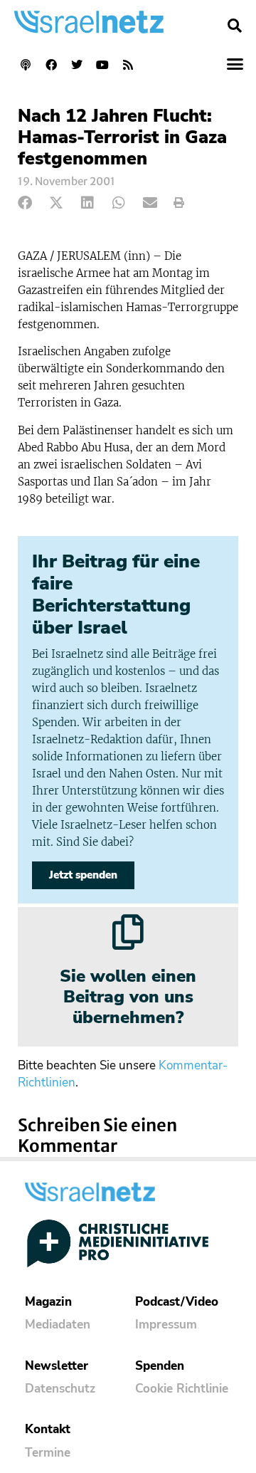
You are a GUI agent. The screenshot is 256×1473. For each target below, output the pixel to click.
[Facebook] (51, 64)
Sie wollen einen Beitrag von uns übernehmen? (128, 997)
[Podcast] (25, 64)
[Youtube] (102, 64)
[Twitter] (76, 64)
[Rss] (128, 64)
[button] (234, 25)
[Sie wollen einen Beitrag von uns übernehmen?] (128, 932)
